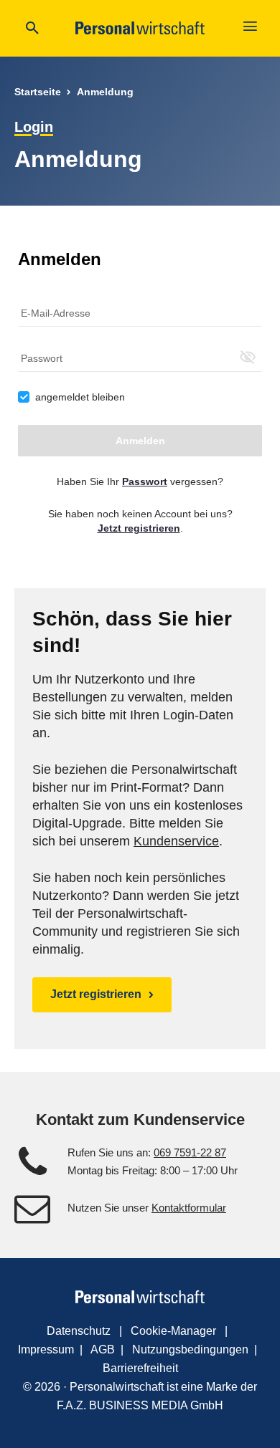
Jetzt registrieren (95, 994)
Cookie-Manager (173, 1331)
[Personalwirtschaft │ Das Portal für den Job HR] (140, 1296)
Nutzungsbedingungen (190, 1349)
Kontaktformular (188, 1208)
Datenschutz (79, 1331)
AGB (102, 1349)
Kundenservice (176, 841)
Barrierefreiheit (140, 1368)
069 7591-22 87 (190, 1152)
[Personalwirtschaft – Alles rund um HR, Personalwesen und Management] (140, 27)
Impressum (46, 1349)
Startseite (37, 91)
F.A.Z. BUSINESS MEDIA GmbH (140, 1405)
